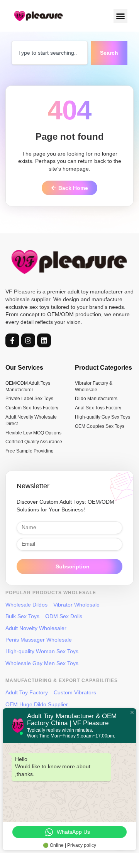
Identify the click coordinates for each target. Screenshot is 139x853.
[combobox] (50, 53)
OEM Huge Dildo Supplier (36, 704)
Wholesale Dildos (26, 605)
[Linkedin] (44, 340)
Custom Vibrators (75, 692)
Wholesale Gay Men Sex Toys (41, 663)
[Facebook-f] (12, 340)
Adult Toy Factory (26, 692)
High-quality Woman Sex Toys (41, 651)
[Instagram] (28, 340)
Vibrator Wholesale (76, 605)
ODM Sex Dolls (63, 616)
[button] (120, 16)
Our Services (24, 367)
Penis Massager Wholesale (38, 640)
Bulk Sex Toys (22, 616)
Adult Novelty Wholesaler (35, 628)
